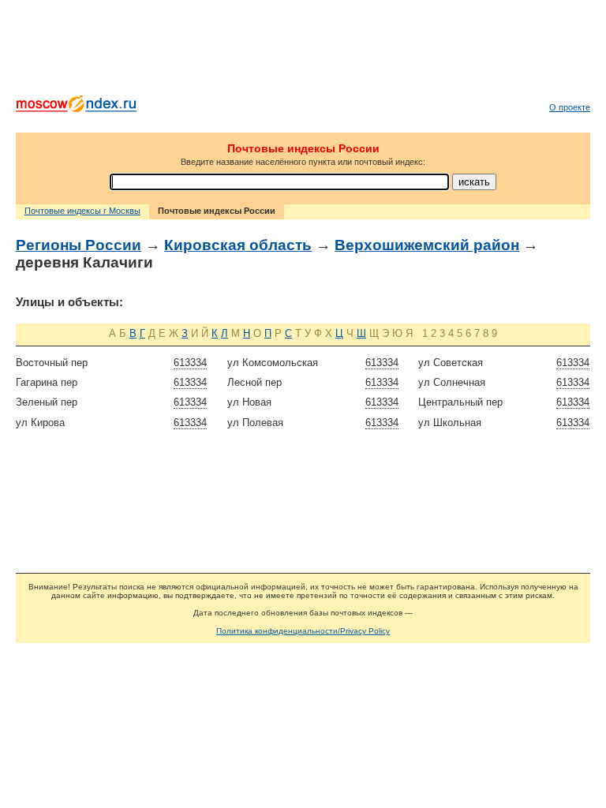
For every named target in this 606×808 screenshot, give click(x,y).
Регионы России (78, 245)
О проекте (569, 107)
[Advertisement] (303, 51)
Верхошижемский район (427, 245)
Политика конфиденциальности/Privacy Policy (303, 631)
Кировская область (238, 245)
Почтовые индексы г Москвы (82, 210)
